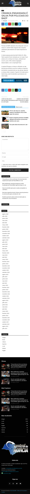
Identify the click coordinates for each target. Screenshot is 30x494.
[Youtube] (20, 483)
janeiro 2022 (5, 315)
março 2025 (5, 250)
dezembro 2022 (6, 291)
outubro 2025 (5, 235)
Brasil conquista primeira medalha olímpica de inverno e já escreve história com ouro (18, 119)
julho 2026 (4, 216)
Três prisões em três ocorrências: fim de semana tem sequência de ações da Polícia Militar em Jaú (14, 180)
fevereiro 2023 (5, 287)
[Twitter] (6, 24)
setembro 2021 (6, 324)
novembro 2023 (6, 268)
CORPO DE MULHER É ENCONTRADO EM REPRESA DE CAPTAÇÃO (8, 100)
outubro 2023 (5, 270)
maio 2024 (4, 255)
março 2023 (5, 285)
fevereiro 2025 (5, 253)
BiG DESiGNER (13, 490)
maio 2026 (4, 220)
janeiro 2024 (5, 263)
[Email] (16, 24)
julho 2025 (4, 242)
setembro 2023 (6, 272)
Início (2, 8)
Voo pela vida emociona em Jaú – (18, 124)
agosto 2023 (5, 274)
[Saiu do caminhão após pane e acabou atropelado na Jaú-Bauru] (5, 381)
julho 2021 (4, 328)
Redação (5, 20)
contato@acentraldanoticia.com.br (14, 468)
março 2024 (5, 259)
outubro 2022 (5, 296)
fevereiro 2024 (5, 261)
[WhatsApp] (13, 24)
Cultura (4, 342)
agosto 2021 (5, 326)
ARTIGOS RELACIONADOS (8, 107)
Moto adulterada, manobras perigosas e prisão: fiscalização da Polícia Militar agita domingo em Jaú (14, 184)
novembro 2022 (6, 294)
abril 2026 (4, 222)
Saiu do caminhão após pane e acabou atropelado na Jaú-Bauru (14, 188)
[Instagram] (13, 483)
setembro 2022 (6, 298)
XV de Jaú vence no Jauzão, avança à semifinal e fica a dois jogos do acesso (18, 112)
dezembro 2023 (6, 266)
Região (4, 350)
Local (6, 8)
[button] (28, 3)
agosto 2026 (5, 214)
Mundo (4, 348)
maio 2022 (4, 307)
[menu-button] (2, 3)
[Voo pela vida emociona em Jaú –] (5, 126)
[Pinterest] (9, 24)
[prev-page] (2, 131)
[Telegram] (19, 24)
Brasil (3, 339)
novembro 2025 (6, 233)
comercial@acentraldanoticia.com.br (10, 471)
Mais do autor (19, 107)
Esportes (4, 344)
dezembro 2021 (6, 317)
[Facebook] (2, 24)
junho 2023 (5, 278)
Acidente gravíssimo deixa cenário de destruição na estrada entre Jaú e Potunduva (14, 197)
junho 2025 (5, 244)
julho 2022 (4, 302)
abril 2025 (4, 248)
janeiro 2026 (5, 229)
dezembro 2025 (6, 231)
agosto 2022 (5, 300)
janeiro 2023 (5, 289)
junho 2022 (5, 304)
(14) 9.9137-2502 (7, 473)
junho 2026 (5, 218)
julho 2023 (4, 276)
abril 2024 (4, 257)
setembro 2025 (6, 237)
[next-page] (5, 131)
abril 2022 (4, 309)
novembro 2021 (6, 320)
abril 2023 (4, 283)
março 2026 (5, 225)
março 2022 (5, 311)
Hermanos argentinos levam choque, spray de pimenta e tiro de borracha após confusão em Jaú (15, 193)
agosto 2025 (5, 240)
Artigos (4, 337)
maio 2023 (4, 281)
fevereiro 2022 (5, 313)
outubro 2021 (5, 322)
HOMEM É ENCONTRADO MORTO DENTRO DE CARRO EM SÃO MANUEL (22, 100)
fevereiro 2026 (5, 227)
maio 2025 (4, 246)
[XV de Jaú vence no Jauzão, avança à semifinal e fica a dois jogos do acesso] (5, 112)
